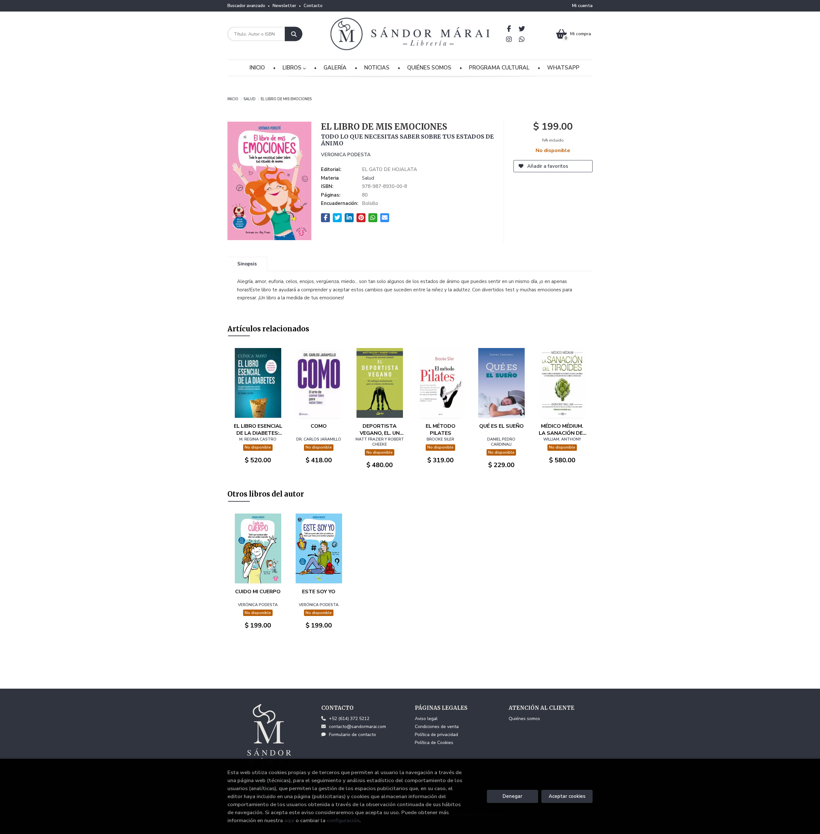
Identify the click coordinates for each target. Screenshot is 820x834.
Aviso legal (426, 719)
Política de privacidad (436, 735)
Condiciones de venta (437, 727)
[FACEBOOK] (509, 28)
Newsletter (284, 6)
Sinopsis (247, 264)
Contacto (313, 6)
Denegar (512, 796)
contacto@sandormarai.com (357, 727)
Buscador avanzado (246, 6)
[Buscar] (293, 34)
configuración (343, 820)
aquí (289, 820)
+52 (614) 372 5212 (349, 719)
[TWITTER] (522, 28)
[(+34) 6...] (522, 39)
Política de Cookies (434, 743)
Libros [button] (293, 67)
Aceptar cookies (567, 796)
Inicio (232, 98)
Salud (249, 98)
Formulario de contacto (352, 735)
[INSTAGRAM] (509, 39)
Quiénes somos (524, 719)
